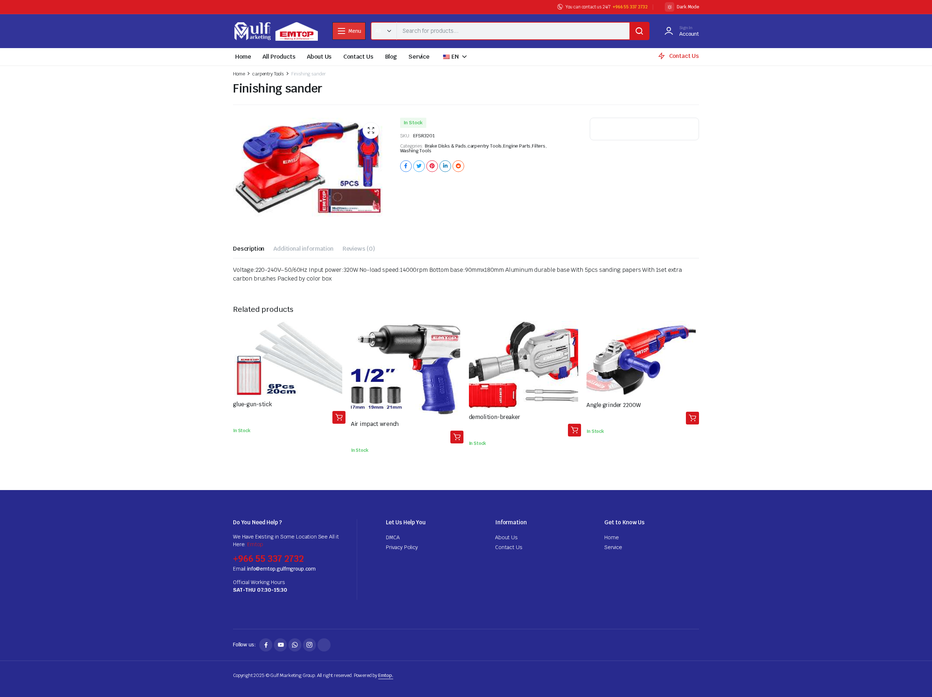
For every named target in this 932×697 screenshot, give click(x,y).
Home (243, 56)
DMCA (392, 537)
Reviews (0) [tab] (359, 248)
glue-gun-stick (252, 404)
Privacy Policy (402, 547)
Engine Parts (516, 146)
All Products (278, 56)
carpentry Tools (268, 73)
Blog (391, 56)
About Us (319, 56)
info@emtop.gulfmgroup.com (281, 568)
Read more (338, 417)
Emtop (255, 544)
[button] (371, 130)
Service (419, 56)
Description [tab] (248, 248)
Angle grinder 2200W (613, 405)
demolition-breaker (494, 417)
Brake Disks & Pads (445, 146)
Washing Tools (415, 150)
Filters (538, 146)
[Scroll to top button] (916, 680)
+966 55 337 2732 (630, 7)
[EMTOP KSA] (275, 31)
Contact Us (358, 56)
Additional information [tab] (303, 248)
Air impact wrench (375, 423)
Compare (338, 343)
